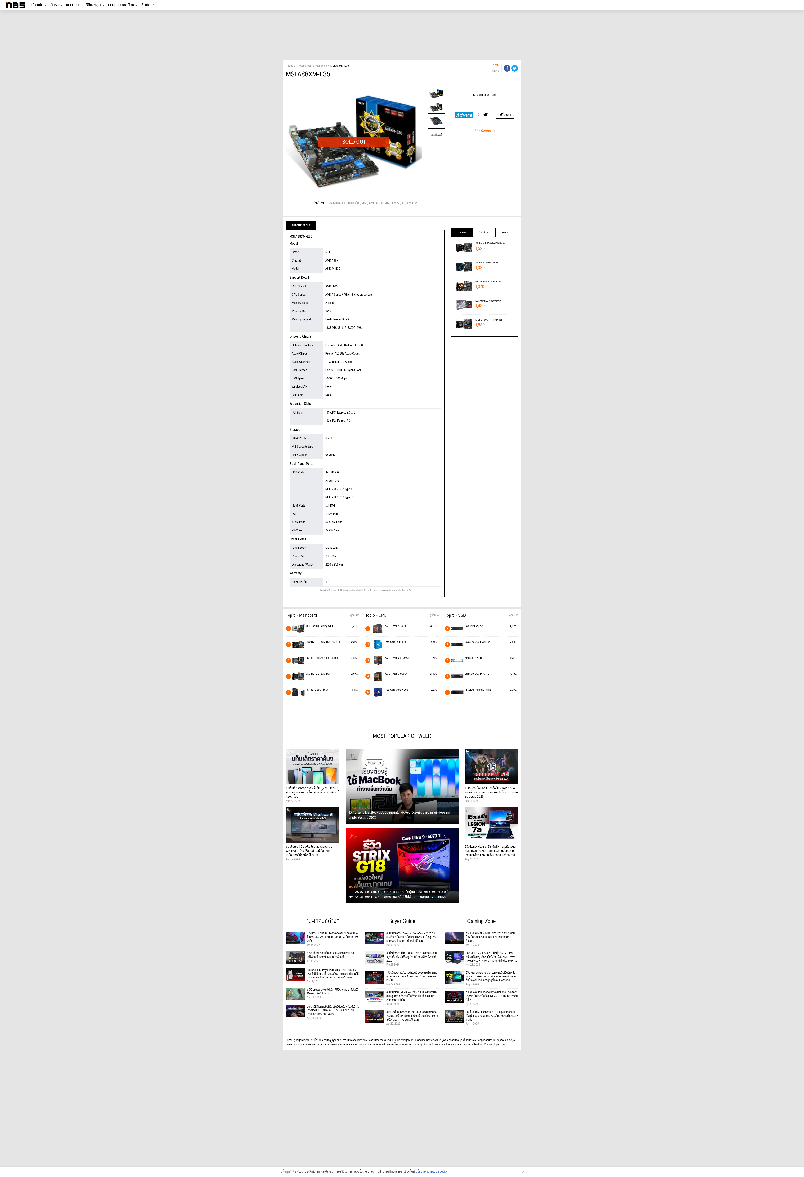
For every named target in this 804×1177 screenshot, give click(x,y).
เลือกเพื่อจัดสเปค (484, 131)
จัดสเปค (37, 5)
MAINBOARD (336, 203)
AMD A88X (376, 203)
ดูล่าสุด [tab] (462, 232)
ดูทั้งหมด (354, 615)
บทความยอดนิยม (121, 5)
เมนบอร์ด (353, 203)
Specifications (301, 225)
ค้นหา (54, 5)
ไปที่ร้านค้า (505, 115)
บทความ (72, 5)
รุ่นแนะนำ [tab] (506, 232)
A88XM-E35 (409, 203)
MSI (364, 203)
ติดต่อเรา (148, 5)
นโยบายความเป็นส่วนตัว (431, 1172)
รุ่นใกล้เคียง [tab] (484, 232)
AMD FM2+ (392, 203)
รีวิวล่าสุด (93, 5)
